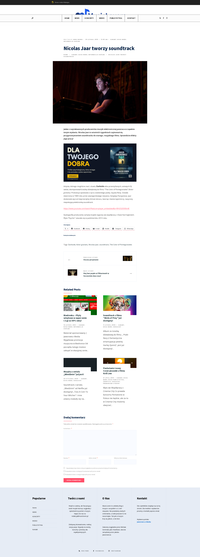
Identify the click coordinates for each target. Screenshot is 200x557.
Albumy (113, 39)
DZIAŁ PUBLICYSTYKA (116, 380)
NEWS (77, 18)
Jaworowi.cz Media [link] (144, 522)
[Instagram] (166, 18)
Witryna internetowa (120, 458)
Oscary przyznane (90, 258)
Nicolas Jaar (94, 244)
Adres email (93, 458)
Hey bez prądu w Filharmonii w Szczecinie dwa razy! (96, 273)
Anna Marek (78, 39)
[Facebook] (163, 18)
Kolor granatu (82, 244)
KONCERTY (89, 18)
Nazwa (66, 458)
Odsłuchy (117, 327)
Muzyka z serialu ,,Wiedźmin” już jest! (74, 373)
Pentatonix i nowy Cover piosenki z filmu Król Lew (114, 371)
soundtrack (104, 244)
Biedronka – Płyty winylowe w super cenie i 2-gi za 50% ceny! (75, 318)
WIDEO (102, 18)
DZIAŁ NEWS (121, 39)
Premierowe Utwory (111, 383)
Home (67, 18)
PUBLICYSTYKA (116, 18)
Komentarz (68, 428)
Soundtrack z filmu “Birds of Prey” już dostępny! (112, 318)
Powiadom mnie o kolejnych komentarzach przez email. (82, 471)
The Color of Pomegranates (121, 244)
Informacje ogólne (72, 41)
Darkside (72, 244)
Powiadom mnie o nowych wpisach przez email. (80, 474)
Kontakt (131, 18)
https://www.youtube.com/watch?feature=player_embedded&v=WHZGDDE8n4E (96, 208)
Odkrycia (107, 381)
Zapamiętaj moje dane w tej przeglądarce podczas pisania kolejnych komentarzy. (92, 468)
